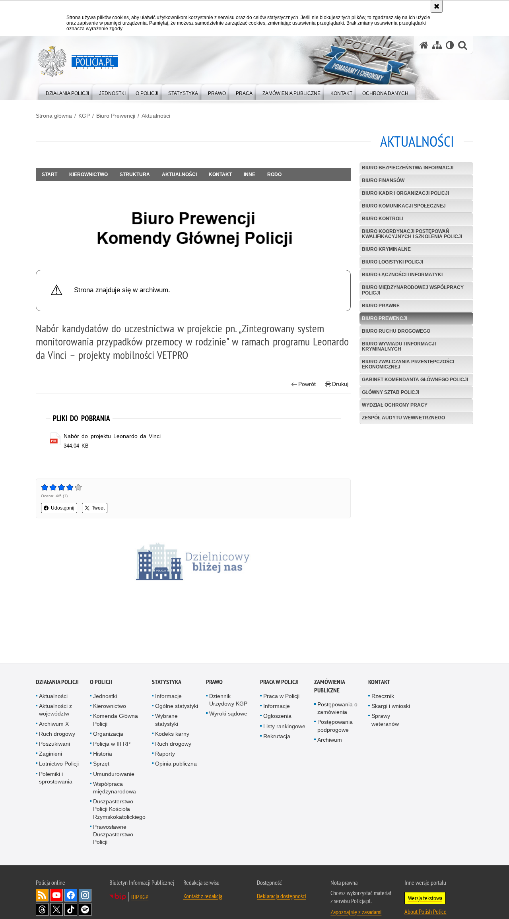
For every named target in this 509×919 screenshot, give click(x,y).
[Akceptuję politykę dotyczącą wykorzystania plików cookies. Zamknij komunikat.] (437, 6)
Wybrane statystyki (166, 721)
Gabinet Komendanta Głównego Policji (415, 379)
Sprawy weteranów (385, 721)
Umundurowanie (113, 775)
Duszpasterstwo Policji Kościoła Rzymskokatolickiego (119, 809)
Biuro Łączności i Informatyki (402, 274)
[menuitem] (67, 91)
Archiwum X (54, 724)
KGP (84, 115)
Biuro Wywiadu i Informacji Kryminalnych (399, 346)
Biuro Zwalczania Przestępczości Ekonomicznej (408, 364)
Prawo (214, 683)
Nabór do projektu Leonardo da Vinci (112, 436)
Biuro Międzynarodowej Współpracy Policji (413, 290)
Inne (249, 174)
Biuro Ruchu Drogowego (396, 331)
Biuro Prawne (381, 305)
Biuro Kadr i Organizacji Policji (405, 193)
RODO (274, 174)
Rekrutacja (276, 737)
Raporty (165, 754)
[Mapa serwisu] (437, 45)
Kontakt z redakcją (202, 897)
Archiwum (329, 740)
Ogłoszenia (277, 717)
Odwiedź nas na (56, 896)
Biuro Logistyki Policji (392, 262)
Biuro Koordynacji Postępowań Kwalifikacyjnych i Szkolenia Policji (412, 234)
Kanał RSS (42, 896)
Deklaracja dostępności (281, 897)
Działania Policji (57, 683)
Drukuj (340, 384)
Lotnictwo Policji (59, 765)
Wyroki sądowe (228, 715)
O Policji (101, 683)
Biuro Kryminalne (386, 249)
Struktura (135, 174)
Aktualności (156, 115)
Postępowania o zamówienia (337, 709)
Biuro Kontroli (382, 218)
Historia (102, 754)
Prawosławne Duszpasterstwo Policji (113, 835)
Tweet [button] (98, 508)
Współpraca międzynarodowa (114, 788)
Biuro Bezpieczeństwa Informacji (407, 168)
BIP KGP (139, 898)
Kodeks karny (172, 734)
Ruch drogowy (57, 734)
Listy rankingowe (284, 727)
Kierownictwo (88, 174)
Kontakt (220, 174)
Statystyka (166, 683)
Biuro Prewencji (115, 115)
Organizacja (108, 734)
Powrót (307, 384)
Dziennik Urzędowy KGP (228, 701)
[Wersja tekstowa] (450, 45)
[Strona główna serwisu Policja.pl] (424, 45)
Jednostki (105, 697)
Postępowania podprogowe (335, 727)
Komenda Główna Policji (115, 721)
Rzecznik (382, 697)
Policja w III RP (111, 744)
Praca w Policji (279, 683)
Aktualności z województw (55, 710)
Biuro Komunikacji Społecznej (404, 206)
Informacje (168, 697)
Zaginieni (50, 754)
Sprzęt (101, 765)
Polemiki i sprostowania (55, 778)
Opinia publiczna (176, 765)
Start (49, 174)
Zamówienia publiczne (329, 687)
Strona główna (54, 115)
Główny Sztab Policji (390, 392)
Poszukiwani (54, 744)
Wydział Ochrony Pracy (394, 405)
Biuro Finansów (383, 180)
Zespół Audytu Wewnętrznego (403, 418)
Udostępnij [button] (62, 508)
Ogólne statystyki (176, 707)
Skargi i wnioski (390, 707)
